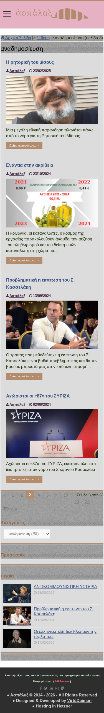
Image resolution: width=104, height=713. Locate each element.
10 (66, 495)
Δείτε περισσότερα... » (24, 145)
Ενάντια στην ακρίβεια (29, 165)
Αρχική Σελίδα (17, 37)
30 (87, 501)
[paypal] (62, 688)
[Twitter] (46, 688)
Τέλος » (10, 509)
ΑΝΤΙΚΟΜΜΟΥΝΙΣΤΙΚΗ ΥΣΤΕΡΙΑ (65, 586)
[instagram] (57, 688)
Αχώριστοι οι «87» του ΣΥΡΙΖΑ (38, 396)
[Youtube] (51, 688)
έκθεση (43, 37)
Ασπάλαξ (17, 71)
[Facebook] (40, 688)
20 (76, 501)
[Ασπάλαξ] (52, 13)
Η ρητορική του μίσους (30, 62)
